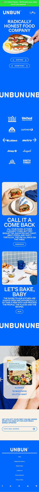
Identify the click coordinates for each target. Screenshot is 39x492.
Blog (19, 311)
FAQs (19, 457)
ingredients (19, 244)
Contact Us (19, 470)
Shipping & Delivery (19, 461)
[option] (19, 51)
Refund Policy (19, 466)
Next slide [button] (35, 140)
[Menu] (34, 13)
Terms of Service (19, 475)
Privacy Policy (19, 480)
